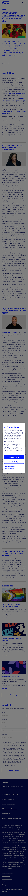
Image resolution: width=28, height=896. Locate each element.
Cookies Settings (14, 462)
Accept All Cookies (14, 457)
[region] (14, 448)
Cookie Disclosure (9, 468)
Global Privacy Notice (10, 466)
